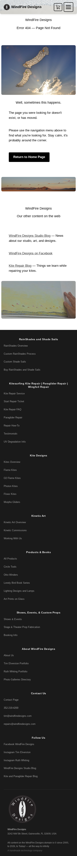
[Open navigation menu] (68, 7)
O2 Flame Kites (12, 478)
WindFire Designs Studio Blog (29, 235)
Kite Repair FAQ (12, 409)
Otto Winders (11, 574)
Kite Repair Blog (20, 265)
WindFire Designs (26, 7)
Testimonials (10, 433)
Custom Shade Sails (15, 361)
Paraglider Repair (13, 417)
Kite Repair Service (14, 393)
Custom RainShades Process (20, 353)
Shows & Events (13, 619)
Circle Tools (10, 566)
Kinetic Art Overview (15, 522)
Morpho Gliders (12, 502)
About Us (9, 655)
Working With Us (13, 538)
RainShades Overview (16, 345)
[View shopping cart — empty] (58, 7)
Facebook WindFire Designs (19, 744)
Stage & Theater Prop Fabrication (22, 627)
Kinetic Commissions (15, 530)
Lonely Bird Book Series (17, 582)
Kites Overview (12, 462)
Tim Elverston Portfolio (16, 663)
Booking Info (10, 635)
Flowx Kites (10, 494)
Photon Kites (11, 486)
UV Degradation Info (15, 441)
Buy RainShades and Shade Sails (22, 369)
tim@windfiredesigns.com (18, 715)
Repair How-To (11, 425)
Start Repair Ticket (14, 401)
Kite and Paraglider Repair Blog (21, 776)
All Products (10, 558)
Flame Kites (10, 470)
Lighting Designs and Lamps (19, 590)
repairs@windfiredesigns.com (20, 724)
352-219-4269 (11, 707)
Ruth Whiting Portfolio (15, 671)
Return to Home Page (29, 157)
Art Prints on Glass (14, 599)
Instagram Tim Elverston (17, 752)
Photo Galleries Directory (17, 679)
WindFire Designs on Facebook (31, 253)
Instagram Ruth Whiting (16, 760)
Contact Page (11, 699)
